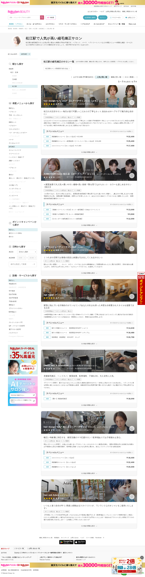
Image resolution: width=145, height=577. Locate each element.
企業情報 (4, 570)
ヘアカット (12, 111)
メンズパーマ (13, 195)
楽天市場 (133, 6)
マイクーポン (116, 17)
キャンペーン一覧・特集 (116, 24)
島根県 (21, 28)
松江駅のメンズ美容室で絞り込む (56, 68)
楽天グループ (118, 6)
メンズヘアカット (15, 188)
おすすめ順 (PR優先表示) (83, 77)
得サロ (11, 237)
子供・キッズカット (16, 115)
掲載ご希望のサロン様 (129, 11)
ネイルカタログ (99, 24)
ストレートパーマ (15, 150)
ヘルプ (102, 11)
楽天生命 (126, 6)
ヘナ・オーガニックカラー (18, 132)
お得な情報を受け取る (113, 11)
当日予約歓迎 (13, 298)
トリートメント (14, 153)
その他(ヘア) (13, 185)
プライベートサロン (16, 308)
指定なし (12, 108)
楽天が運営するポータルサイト (85, 557)
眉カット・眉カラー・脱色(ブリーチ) (21, 178)
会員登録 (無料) (90, 17)
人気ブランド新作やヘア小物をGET (51, 557)
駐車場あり (12, 312)
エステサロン (50, 24)
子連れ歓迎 (12, 301)
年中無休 (12, 291)
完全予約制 (12, 294)
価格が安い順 (116, 77)
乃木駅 (14, 79)
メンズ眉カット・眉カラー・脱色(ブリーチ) (22, 207)
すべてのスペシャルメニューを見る (120, 131)
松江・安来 (28, 28)
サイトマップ (65, 537)
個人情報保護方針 (13, 570)
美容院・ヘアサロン (16, 24)
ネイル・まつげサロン (34, 24)
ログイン (103, 17)
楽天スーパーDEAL (15, 233)
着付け (11, 174)
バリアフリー (13, 333)
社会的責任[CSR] (26, 570)
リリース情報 (90, 537)
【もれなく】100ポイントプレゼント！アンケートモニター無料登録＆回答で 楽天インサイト (43, 552)
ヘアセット (12, 167)
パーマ (11, 139)
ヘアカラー (12, 125)
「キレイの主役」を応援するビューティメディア (16, 557)
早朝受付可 (12, 284)
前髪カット (12, 122)
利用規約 (56, 537)
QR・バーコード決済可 (17, 326)
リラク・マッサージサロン (68, 24)
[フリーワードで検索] (42, 17)
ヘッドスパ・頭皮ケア (16, 157)
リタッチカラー (14, 129)
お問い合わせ (74, 537)
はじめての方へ (93, 11)
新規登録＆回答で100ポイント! (103, 6)
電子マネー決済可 (15, 329)
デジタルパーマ (14, 143)
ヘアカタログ (85, 24)
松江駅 (35, 28)
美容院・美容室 (12, 28)
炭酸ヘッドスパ (14, 160)
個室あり (12, 305)
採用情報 (36, 570)
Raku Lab (132, 24)
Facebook (98, 537)
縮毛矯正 (41, 28)
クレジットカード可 (16, 322)
